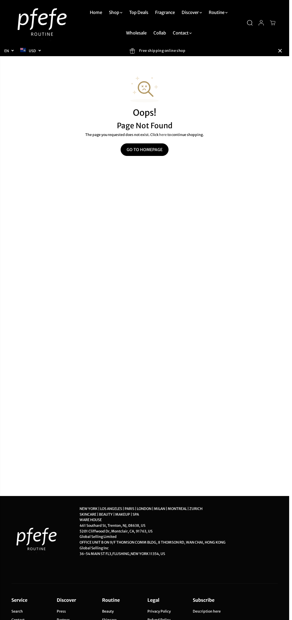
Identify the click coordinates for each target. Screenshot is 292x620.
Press (61, 611)
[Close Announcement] (280, 51)
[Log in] (261, 23)
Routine (217, 12)
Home (96, 12)
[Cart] (272, 23)
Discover (191, 12)
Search (17, 611)
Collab (159, 33)
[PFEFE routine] (42, 23)
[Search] (250, 23)
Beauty (108, 611)
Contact (181, 33)
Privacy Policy (159, 611)
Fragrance (165, 12)
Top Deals (138, 12)
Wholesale (136, 33)
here (163, 135)
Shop (114, 12)
